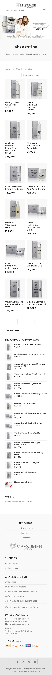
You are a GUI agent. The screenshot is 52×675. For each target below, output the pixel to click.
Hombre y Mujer (18, 54)
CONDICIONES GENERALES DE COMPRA (21, 591)
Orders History (11, 568)
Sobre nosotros (26, 528)
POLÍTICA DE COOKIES (14, 596)
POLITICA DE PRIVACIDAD (15, 587)
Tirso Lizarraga (24, 668)
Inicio (8, 54)
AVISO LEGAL (10, 582)
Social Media (26, 537)
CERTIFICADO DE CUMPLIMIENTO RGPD (21, 601)
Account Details (12, 563)
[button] (6, 669)
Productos (26, 533)
